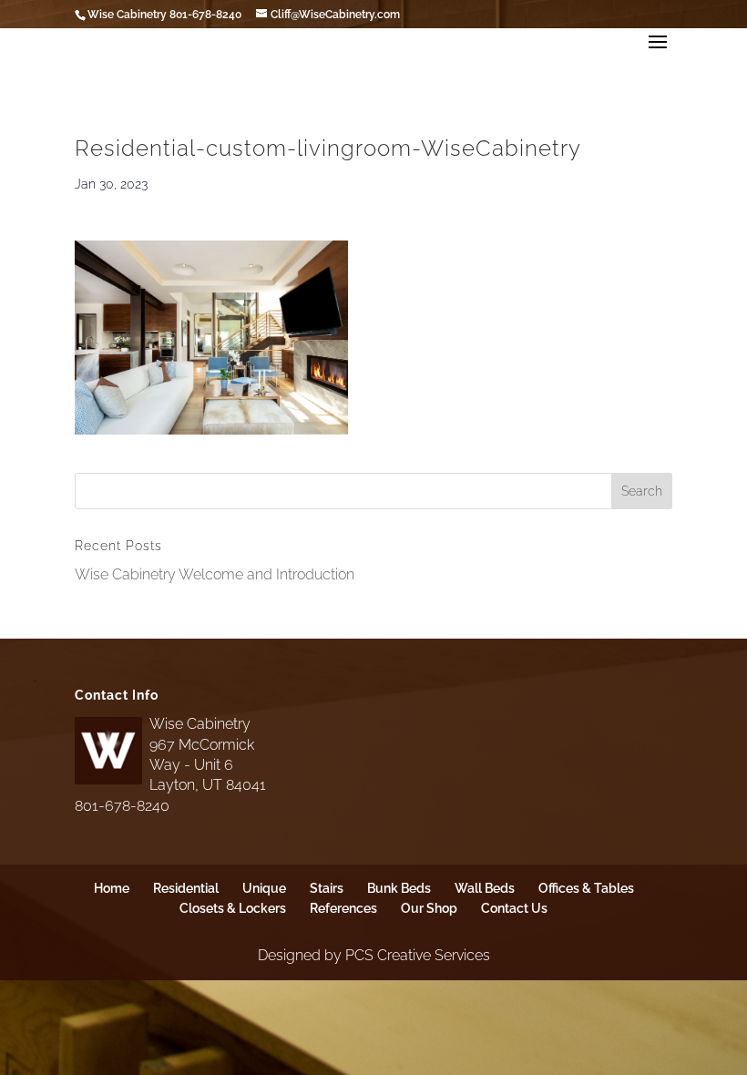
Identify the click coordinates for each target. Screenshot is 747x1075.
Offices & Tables (586, 888)
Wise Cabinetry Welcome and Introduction (214, 574)
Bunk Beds (399, 888)
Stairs (326, 888)
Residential (186, 888)
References (343, 908)
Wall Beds (485, 888)
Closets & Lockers (232, 908)
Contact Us (514, 908)
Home (111, 888)
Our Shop (429, 908)
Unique (264, 888)
